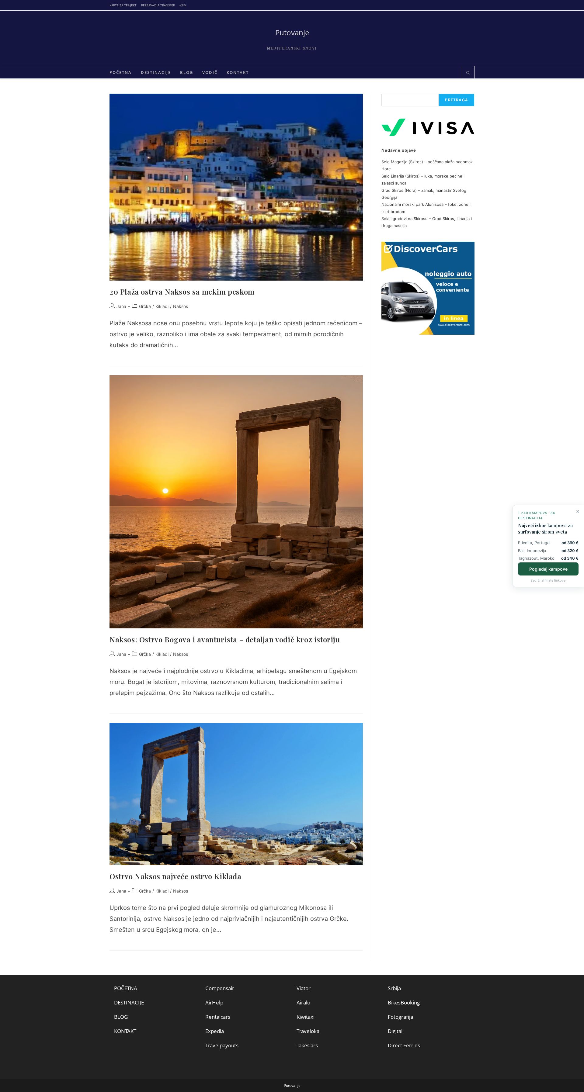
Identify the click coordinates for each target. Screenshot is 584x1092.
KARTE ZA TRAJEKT (123, 5)
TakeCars (307, 1045)
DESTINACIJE (129, 1002)
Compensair (219, 988)
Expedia (214, 1031)
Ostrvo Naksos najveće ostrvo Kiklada (175, 876)
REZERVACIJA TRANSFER (158, 5)
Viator (304, 988)
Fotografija (400, 1016)
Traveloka (308, 1031)
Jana (121, 306)
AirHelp (214, 1002)
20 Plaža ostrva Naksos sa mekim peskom (182, 291)
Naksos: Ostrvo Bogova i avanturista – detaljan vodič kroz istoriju (224, 639)
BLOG (121, 1016)
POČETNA (125, 988)
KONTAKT (125, 1031)
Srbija (394, 988)
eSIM (182, 5)
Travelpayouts (221, 1045)
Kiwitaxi (306, 1016)
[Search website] (468, 73)
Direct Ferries (404, 1045)
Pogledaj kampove (548, 569)
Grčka (145, 306)
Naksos (180, 306)
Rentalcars (217, 1016)
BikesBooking (404, 1002)
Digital (395, 1031)
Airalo (303, 1002)
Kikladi (162, 306)
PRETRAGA (456, 100)
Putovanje (292, 32)
